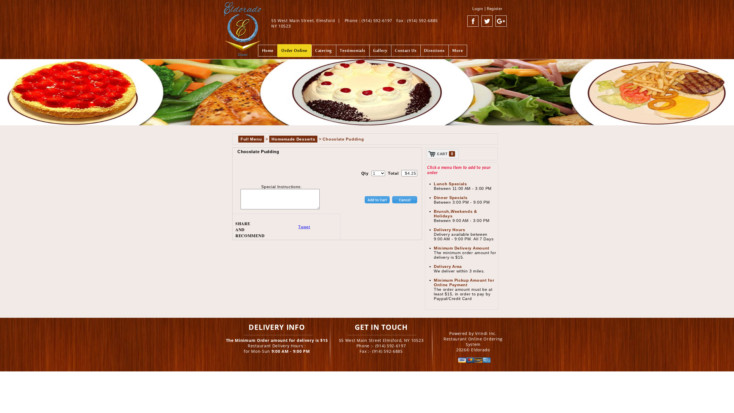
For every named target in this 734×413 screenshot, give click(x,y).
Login (477, 8)
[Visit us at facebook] (473, 21)
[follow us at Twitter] (487, 21)
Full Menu (251, 139)
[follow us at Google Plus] (501, 21)
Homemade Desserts (293, 139)
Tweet (304, 227)
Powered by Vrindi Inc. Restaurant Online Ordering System (473, 339)
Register (495, 8)
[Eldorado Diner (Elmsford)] (243, 27)
